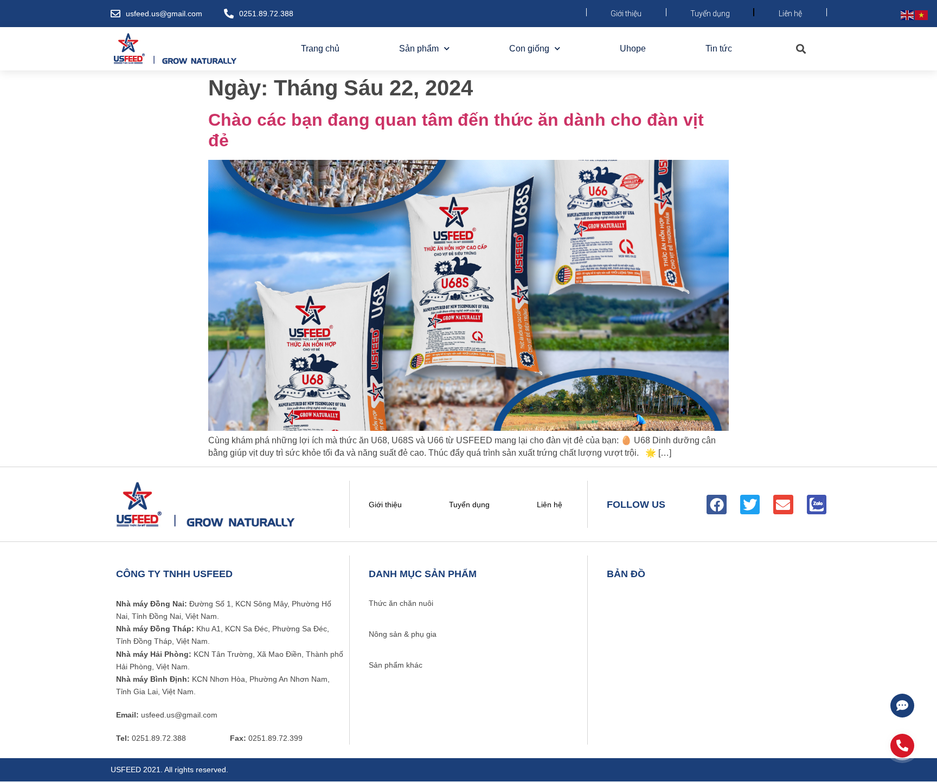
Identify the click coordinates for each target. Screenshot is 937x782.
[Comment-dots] (902, 706)
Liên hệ (790, 13)
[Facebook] (716, 504)
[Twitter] (750, 504)
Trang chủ (320, 48)
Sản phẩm (419, 48)
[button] (801, 49)
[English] (908, 14)
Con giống (529, 48)
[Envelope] (783, 504)
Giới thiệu (626, 13)
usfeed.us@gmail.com (164, 13)
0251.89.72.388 (266, 13)
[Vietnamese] (922, 14)
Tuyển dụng (710, 13)
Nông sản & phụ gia (403, 634)
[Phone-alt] (902, 746)
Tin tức (718, 48)
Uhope (633, 48)
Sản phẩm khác (395, 665)
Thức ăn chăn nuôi (401, 603)
